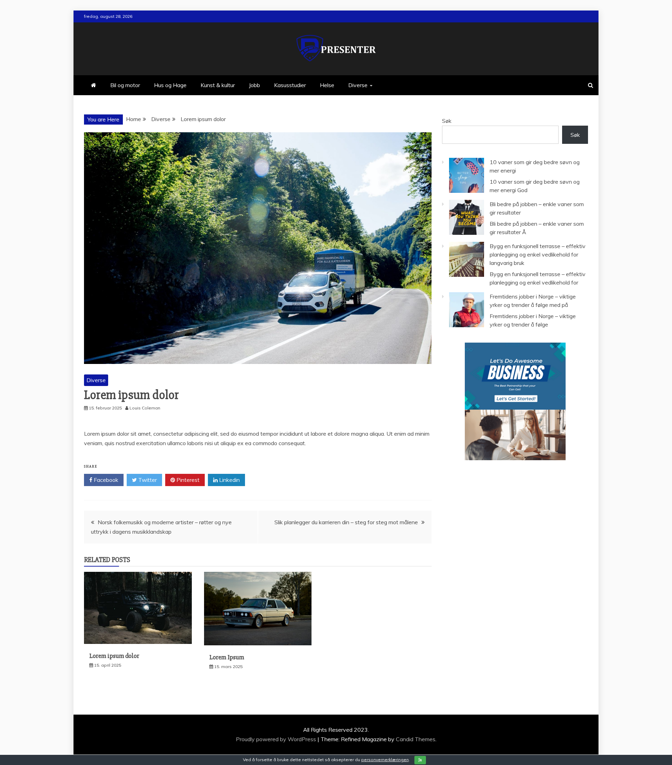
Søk (446, 120)
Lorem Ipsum (226, 657)
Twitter (147, 479)
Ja (420, 760)
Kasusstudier (290, 85)
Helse (327, 85)
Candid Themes (415, 739)
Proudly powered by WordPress (276, 739)
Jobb (254, 85)
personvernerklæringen (385, 759)
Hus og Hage (170, 85)
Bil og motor (125, 85)
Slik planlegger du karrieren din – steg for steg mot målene (346, 522)
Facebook (105, 479)
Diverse (358, 85)
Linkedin (229, 479)
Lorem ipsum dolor (114, 656)
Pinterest (187, 479)
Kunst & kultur (218, 85)
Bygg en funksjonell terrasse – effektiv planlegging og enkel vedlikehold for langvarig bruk (538, 254)
